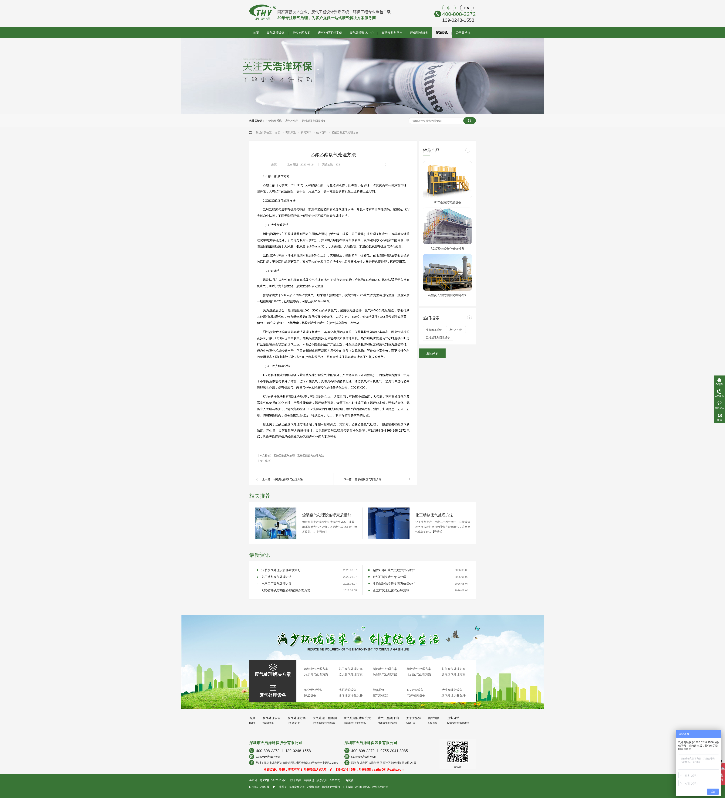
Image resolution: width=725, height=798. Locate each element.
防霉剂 (283, 787)
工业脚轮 (347, 787)
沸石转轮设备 (348, 690)
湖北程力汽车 (362, 787)
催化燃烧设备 (313, 690)
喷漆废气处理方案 (316, 669)
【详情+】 (322, 531)
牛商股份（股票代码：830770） (323, 780)
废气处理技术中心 (362, 32)
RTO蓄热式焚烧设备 (447, 202)
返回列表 (432, 353)
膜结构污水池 (380, 787)
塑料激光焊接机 (331, 787)
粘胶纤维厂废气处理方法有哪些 (394, 570)
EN (466, 7)
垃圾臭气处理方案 (351, 674)
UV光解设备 (415, 690)
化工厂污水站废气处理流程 (391, 590)
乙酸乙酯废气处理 (284, 455)
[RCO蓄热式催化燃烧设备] (447, 226)
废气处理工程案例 (330, 32)
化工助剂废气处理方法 (434, 515)
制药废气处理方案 (385, 669)
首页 (256, 32)
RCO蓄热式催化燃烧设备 (447, 248)
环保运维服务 (419, 32)
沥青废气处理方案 (453, 674)
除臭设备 (379, 690)
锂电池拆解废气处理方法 (288, 479)
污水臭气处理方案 (316, 674)
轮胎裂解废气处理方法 (368, 479)
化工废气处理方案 (351, 669)
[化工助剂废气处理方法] (389, 523)
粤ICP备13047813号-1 (273, 780)
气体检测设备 (416, 695)
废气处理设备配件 (453, 695)
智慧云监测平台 (392, 32)
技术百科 (322, 132)
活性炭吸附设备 (452, 690)
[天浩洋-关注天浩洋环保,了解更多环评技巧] (362, 113)
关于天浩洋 (462, 32)
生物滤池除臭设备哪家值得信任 (394, 583)
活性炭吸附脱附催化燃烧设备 (447, 295)
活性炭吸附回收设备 (314, 120)
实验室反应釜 (297, 787)
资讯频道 (291, 132)
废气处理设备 (276, 32)
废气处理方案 (301, 32)
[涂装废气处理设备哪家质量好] (275, 523)
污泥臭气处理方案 (385, 674)
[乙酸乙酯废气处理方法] (262, 18)
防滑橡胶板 (313, 787)
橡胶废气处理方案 (419, 669)
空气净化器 (380, 695)
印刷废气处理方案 (453, 669)
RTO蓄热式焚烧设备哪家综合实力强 (285, 590)
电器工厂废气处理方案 (276, 583)
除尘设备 (310, 695)
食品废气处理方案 (419, 674)
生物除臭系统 (274, 120)
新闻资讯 (442, 32)
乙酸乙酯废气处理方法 (345, 132)
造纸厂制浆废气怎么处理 (389, 577)
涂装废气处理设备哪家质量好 (326, 515)
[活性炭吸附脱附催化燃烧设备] (447, 272)
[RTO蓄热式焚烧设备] (447, 179)
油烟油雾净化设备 (351, 695)
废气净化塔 (291, 120)
